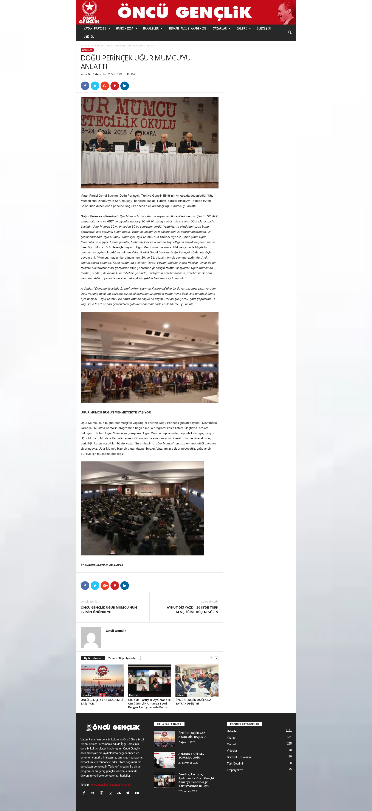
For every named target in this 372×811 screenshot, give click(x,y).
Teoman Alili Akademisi (188, 28)
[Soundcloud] (120, 793)
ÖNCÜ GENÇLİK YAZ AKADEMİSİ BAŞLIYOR (102, 701)
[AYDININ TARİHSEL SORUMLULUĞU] (164, 760)
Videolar (232, 750)
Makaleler (151, 28)
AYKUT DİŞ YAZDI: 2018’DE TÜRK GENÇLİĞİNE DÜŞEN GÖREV (192, 609)
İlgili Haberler (93, 658)
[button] (289, 32)
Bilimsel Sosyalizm (239, 757)
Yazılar (231, 737)
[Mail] (111, 793)
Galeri (242, 28)
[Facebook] (85, 793)
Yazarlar (220, 28)
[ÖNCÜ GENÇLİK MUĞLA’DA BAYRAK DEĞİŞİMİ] (197, 681)
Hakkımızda (124, 28)
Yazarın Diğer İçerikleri (123, 658)
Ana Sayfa (85, 45)
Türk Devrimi (235, 763)
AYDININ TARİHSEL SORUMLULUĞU (191, 755)
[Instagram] (102, 793)
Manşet (231, 744)
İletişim (264, 28)
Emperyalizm (235, 770)
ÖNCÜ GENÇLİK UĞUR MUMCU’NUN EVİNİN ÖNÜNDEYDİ (109, 609)
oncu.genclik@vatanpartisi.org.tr (111, 784)
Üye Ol (89, 36)
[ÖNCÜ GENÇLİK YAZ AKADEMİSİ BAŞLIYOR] (102, 681)
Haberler (99, 45)
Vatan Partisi (95, 28)
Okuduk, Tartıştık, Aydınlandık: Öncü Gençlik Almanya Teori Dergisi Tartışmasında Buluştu (149, 703)
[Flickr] (93, 793)
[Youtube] (137, 793)
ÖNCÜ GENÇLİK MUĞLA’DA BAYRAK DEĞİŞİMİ (193, 701)
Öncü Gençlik (96, 74)
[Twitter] (129, 793)
